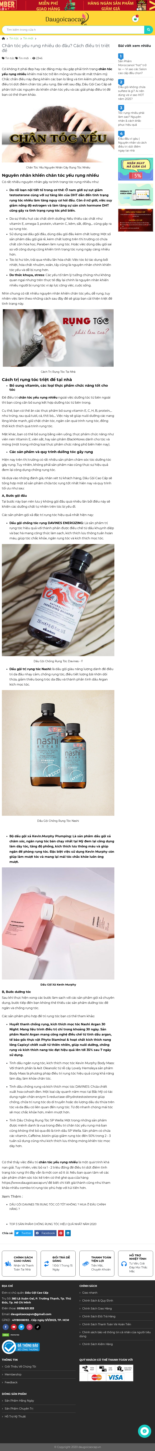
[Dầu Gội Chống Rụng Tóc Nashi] (58, 752)
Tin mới (28, 38)
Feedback (11, 1382)
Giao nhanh (89, 1292)
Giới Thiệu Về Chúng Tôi (20, 1366)
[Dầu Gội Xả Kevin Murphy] (58, 923)
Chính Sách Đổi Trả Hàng (98, 1316)
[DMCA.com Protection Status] (11, 1335)
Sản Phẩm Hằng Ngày (19, 1400)
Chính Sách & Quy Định (97, 1300)
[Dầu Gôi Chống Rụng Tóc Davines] (58, 600)
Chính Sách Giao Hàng (97, 1308)
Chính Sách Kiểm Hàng (97, 1344)
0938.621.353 (25, 1308)
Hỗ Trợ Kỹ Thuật (15, 1416)
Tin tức (14, 38)
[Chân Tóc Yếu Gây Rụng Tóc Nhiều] (58, 131)
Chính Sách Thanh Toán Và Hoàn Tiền (106, 1324)
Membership (13, 1374)
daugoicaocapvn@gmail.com (31, 1314)
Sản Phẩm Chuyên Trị (19, 1408)
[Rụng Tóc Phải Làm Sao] (58, 337)
